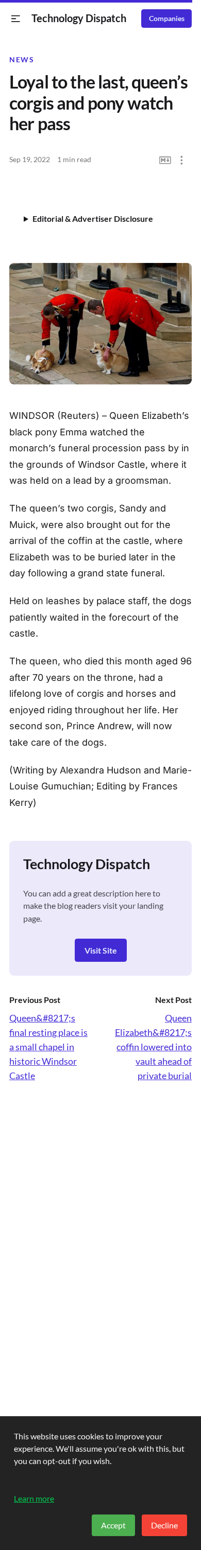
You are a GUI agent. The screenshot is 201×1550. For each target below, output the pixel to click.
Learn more (34, 1498)
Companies (167, 18)
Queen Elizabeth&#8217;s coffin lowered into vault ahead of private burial (153, 1046)
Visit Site (101, 950)
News (21, 60)
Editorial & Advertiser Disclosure (92, 218)
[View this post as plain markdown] (165, 160)
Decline (164, 1525)
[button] (15, 18)
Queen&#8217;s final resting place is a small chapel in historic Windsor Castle (48, 1046)
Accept (113, 1525)
